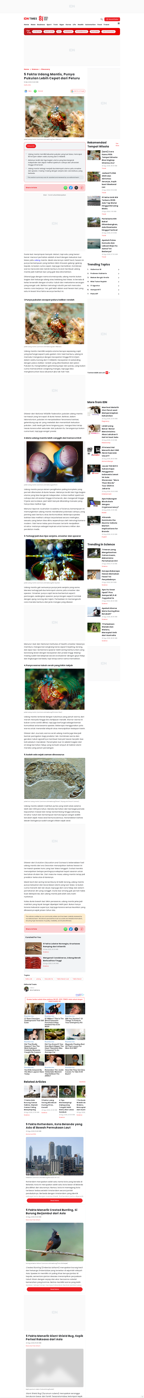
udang (37, 260)
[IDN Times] (36, 18)
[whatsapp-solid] (65, 187)
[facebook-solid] (71, 187)
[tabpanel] (55, 166)
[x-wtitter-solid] (76, 187)
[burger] (118, 23)
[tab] (31, 146)
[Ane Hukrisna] (26, 989)
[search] (101, 19)
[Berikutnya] (85, 1095)
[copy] (82, 187)
